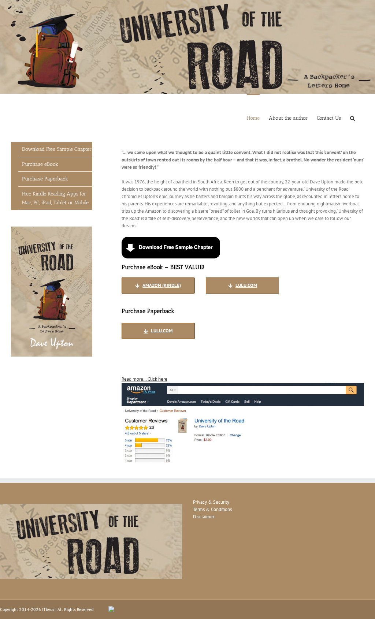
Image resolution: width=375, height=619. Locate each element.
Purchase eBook (40, 164)
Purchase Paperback (45, 179)
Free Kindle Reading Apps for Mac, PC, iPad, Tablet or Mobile (55, 198)
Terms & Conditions (212, 509)
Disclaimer (203, 517)
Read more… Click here (144, 379)
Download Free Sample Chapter (57, 149)
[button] (352, 118)
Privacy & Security (211, 502)
